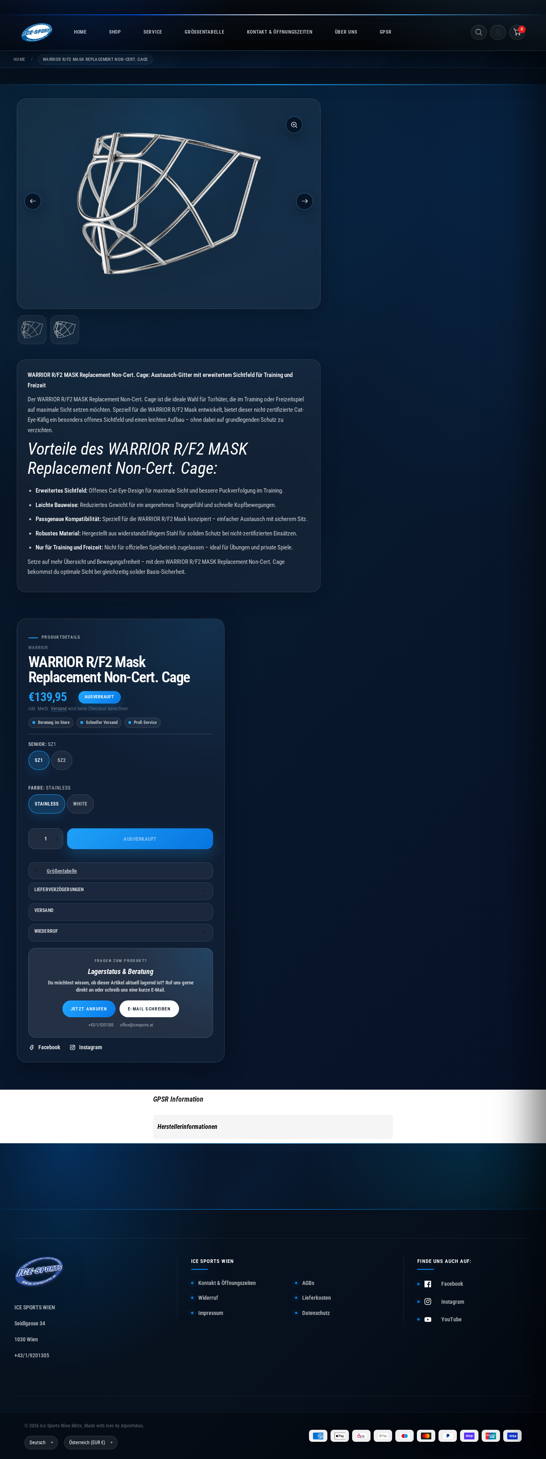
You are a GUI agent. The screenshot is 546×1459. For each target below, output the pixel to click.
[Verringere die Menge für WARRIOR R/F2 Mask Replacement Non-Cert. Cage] (35, 839)
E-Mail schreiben (149, 1009)
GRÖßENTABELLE (204, 32)
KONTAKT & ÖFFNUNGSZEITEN (280, 32)
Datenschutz (316, 1313)
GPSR (386, 32)
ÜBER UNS (346, 32)
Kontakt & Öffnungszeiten (227, 1283)
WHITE (80, 804)
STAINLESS (47, 804)
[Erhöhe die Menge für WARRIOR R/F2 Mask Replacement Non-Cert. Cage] (57, 839)
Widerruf (208, 1298)
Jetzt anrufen (89, 1009)
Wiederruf (46, 931)
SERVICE (152, 32)
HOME (80, 32)
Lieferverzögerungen (59, 889)
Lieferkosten (316, 1298)
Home (19, 59)
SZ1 (39, 760)
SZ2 (62, 760)
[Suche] (479, 32)
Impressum (210, 1313)
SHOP (115, 32)
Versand (59, 708)
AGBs (308, 1283)
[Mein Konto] (498, 32)
